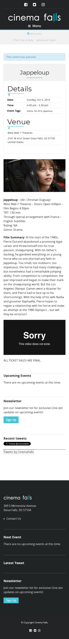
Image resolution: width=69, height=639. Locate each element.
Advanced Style (46, 40)
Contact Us (13, 519)
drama (30, 111)
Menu (36, 26)
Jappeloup (48, 111)
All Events (35, 33)
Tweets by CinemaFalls (19, 452)
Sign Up (11, 420)
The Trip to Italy (23, 40)
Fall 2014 (38, 111)
